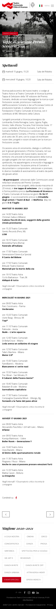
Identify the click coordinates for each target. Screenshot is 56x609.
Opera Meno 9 (33, 580)
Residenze (25, 558)
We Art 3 (8, 558)
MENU (47, 6)
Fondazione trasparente (36, 605)
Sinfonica (9, 551)
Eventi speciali (11, 580)
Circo (44, 536)
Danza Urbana (11, 572)
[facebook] (16, 497)
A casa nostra (11, 536)
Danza (29, 544)
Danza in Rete (11, 565)
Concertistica (11, 544)
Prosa (43, 544)
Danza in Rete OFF (35, 565)
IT (16, 592)
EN (20, 592)
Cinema (30, 536)
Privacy (50, 605)
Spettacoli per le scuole (35, 551)
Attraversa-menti (36, 572)
